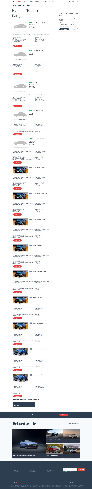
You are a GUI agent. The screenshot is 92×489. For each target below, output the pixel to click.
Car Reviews (31, 1)
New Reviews (16, 469)
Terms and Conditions (51, 469)
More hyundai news (73, 423)
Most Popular (16, 470)
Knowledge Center (50, 470)
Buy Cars (25, 1)
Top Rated (16, 471)
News (28, 5)
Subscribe (82, 469)
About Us (32, 470)
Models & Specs (21, 5)
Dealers (31, 472)
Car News (37, 1)
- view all (42, 35)
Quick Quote (50, 1)
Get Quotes (17, 45)
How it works (33, 471)
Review (14, 5)
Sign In (77, 1)
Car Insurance (44, 1)
